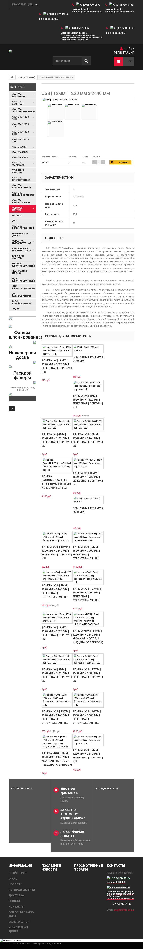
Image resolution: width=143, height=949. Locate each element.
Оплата (14, 901)
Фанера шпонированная (26, 335)
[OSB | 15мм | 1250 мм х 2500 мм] (88, 500)
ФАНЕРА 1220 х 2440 (20, 125)
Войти (129, 49)
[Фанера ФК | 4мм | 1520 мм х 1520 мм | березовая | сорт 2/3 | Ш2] (57, 424)
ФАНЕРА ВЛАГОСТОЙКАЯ (21, 178)
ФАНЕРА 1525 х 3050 (20, 140)
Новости (15, 884)
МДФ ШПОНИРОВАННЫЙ (23, 279)
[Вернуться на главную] (12, 77)
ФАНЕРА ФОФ (20, 157)
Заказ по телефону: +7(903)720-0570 (72, 814)
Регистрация (124, 52)
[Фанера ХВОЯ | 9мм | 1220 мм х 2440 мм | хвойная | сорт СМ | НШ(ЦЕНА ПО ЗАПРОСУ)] (57, 741)
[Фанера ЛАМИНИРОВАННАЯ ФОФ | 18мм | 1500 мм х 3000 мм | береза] (57, 464)
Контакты (16, 906)
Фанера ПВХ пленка (19, 272)
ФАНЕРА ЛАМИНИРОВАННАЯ (24, 110)
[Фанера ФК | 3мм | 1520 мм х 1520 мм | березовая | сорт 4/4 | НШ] (88, 386)
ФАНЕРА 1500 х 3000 (20, 132)
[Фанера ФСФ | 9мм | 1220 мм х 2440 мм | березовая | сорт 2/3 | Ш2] (88, 424)
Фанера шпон (19, 921)
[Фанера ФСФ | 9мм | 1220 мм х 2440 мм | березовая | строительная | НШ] (57, 576)
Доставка (16, 895)
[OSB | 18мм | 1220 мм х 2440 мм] (88, 348)
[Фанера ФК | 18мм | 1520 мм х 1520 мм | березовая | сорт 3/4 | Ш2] (88, 463)
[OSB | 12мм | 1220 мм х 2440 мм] (60, 99)
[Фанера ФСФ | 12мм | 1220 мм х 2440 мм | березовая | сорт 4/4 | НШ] (57, 537)
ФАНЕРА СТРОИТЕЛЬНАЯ (21, 201)
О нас (13, 878)
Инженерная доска (22, 355)
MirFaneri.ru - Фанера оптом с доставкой (41, 944)
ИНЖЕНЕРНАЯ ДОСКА (20, 234)
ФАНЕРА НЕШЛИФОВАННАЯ (23, 193)
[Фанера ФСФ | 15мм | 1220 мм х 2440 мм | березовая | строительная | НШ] (57, 700)
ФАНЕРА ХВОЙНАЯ (17, 102)
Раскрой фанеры (22, 375)
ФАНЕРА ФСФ (20, 152)
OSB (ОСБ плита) (26, 77)
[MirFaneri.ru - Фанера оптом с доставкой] (28, 57)
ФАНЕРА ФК (18, 147)
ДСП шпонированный (23, 287)
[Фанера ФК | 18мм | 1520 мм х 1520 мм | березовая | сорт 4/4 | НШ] (57, 350)
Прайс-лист (18, 873)
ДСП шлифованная (21, 294)
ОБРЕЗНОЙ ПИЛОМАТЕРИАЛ (21, 242)
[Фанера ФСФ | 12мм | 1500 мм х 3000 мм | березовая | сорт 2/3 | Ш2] (88, 659)
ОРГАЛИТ (17, 215)
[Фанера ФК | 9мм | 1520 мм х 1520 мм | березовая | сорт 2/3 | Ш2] (57, 659)
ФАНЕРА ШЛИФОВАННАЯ (21, 186)
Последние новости (51, 867)
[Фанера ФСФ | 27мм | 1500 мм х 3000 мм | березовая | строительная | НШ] (88, 577)
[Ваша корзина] (124, 61)
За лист (45, 162)
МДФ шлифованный (22, 302)
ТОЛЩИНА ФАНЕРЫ (18, 171)
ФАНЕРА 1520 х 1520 (20, 117)
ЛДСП (15, 308)
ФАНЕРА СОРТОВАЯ (18, 163)
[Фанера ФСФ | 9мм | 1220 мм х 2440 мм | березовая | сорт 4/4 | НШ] (88, 740)
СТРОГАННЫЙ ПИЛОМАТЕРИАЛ (21, 249)
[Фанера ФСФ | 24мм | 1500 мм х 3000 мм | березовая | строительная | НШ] (88, 700)
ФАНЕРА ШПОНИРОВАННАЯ (23, 227)
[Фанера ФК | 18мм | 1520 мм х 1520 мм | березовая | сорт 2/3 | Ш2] (57, 618)
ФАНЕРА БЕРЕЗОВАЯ (18, 95)
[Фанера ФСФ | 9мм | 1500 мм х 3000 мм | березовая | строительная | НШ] (88, 537)
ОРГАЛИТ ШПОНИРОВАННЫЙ (23, 264)
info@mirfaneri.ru (123, 910)
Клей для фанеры (18, 257)
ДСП (14, 220)
